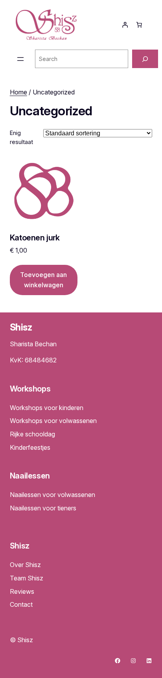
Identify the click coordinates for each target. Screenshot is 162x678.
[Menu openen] (20, 59)
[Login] (125, 25)
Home (18, 92)
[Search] (145, 59)
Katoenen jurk (35, 237)
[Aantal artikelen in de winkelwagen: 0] (139, 25)
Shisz (21, 327)
